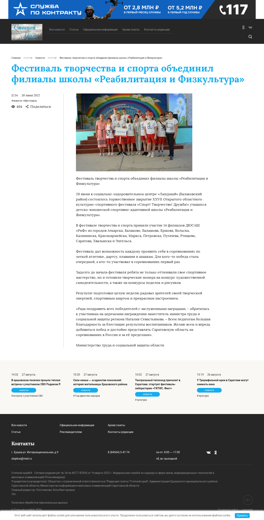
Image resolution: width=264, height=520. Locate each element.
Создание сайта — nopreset (235, 509)
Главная (16, 58)
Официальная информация (100, 29)
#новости (16, 100)
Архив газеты (131, 29)
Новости (40, 58)
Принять (242, 515)
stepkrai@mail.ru (21, 458)
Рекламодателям (71, 431)
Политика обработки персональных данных (39, 502)
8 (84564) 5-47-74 (118, 452)
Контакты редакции (157, 29)
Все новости (19, 425)
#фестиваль (30, 100)
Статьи (73, 29)
